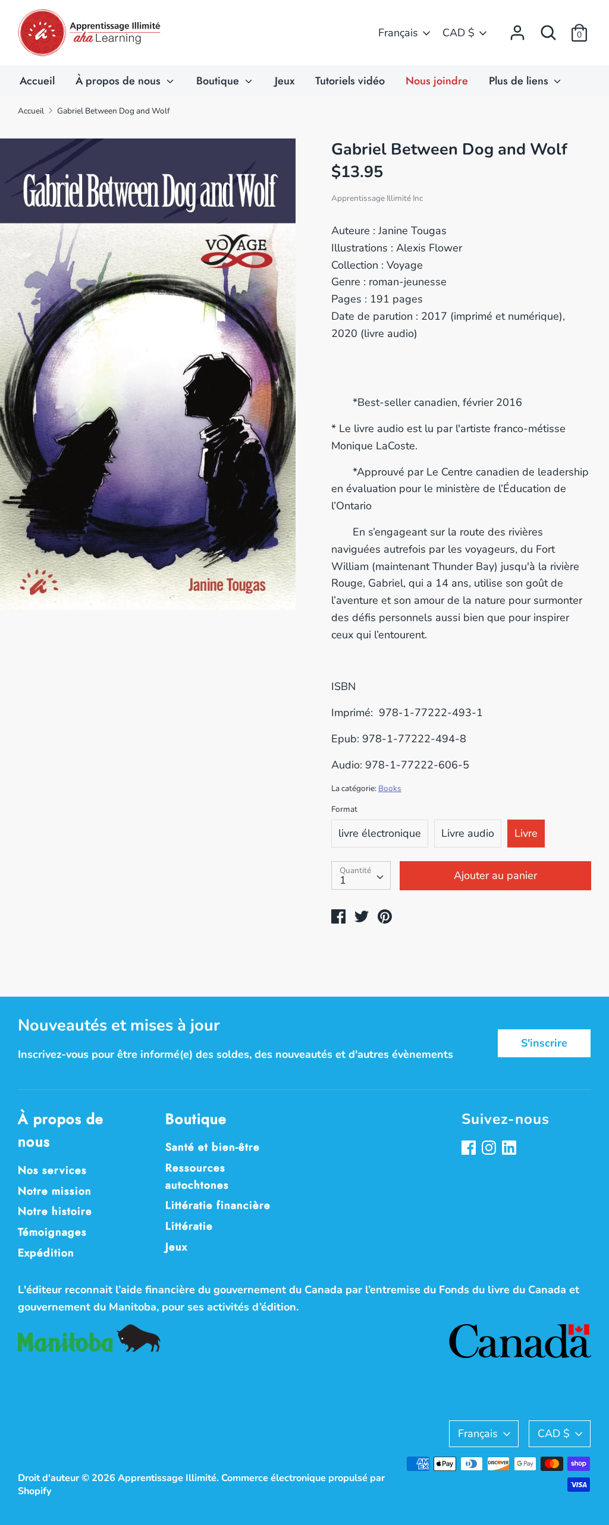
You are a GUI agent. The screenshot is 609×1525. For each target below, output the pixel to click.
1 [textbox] (343, 880)
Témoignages (52, 1232)
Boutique (219, 81)
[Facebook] (470, 1149)
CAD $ (458, 33)
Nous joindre (437, 81)
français (398, 33)
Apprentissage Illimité (167, 1478)
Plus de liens (520, 81)
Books (389, 788)
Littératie (189, 1226)
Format (344, 809)
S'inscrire (544, 1043)
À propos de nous (120, 81)
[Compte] (517, 29)
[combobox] (361, 875)
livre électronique (379, 833)
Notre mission (55, 1191)
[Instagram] (490, 1149)
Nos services (52, 1170)
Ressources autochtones (197, 1176)
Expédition (46, 1253)
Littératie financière (218, 1205)
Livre (526, 833)
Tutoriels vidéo (350, 81)
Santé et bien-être (212, 1147)
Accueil (37, 81)
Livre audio (467, 833)
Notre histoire (55, 1211)
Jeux (284, 81)
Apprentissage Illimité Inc (377, 198)
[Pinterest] (510, 1149)
